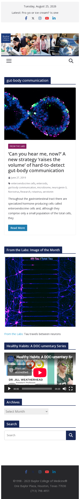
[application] (40, 373)
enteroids (42, 183)
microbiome (44, 187)
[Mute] (64, 389)
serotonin (48, 191)
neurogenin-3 (59, 187)
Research (25, 191)
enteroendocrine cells (23, 183)
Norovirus (13, 191)
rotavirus (37, 191)
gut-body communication (22, 187)
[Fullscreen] (71, 389)
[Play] (9, 389)
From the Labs (13, 334)
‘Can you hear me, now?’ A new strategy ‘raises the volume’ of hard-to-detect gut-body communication (37, 161)
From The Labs (17, 146)
